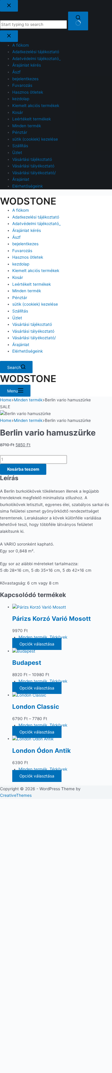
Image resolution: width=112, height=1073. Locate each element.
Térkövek (58, 637)
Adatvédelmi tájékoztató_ (36, 223)
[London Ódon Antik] (32, 738)
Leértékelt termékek (31, 284)
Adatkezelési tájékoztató (35, 217)
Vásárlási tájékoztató (32, 324)
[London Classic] (29, 694)
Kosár (17, 277)
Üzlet (17, 317)
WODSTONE (28, 201)
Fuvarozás (22, 250)
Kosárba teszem (23, 469)
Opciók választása (36, 644)
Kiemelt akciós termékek (35, 270)
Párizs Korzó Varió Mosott (51, 618)
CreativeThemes (16, 795)
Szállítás (20, 311)
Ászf (16, 237)
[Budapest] (23, 650)
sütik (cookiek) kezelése (35, 304)
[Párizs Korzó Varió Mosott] (39, 606)
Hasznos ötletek (27, 257)
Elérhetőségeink (27, 351)
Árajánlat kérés (26, 230)
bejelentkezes (25, 243)
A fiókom (20, 210)
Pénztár (19, 297)
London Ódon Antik (41, 750)
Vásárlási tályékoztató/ (34, 337)
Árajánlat (20, 344)
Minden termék (26, 290)
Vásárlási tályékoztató (33, 331)
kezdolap (20, 264)
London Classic (35, 706)
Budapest (26, 662)
